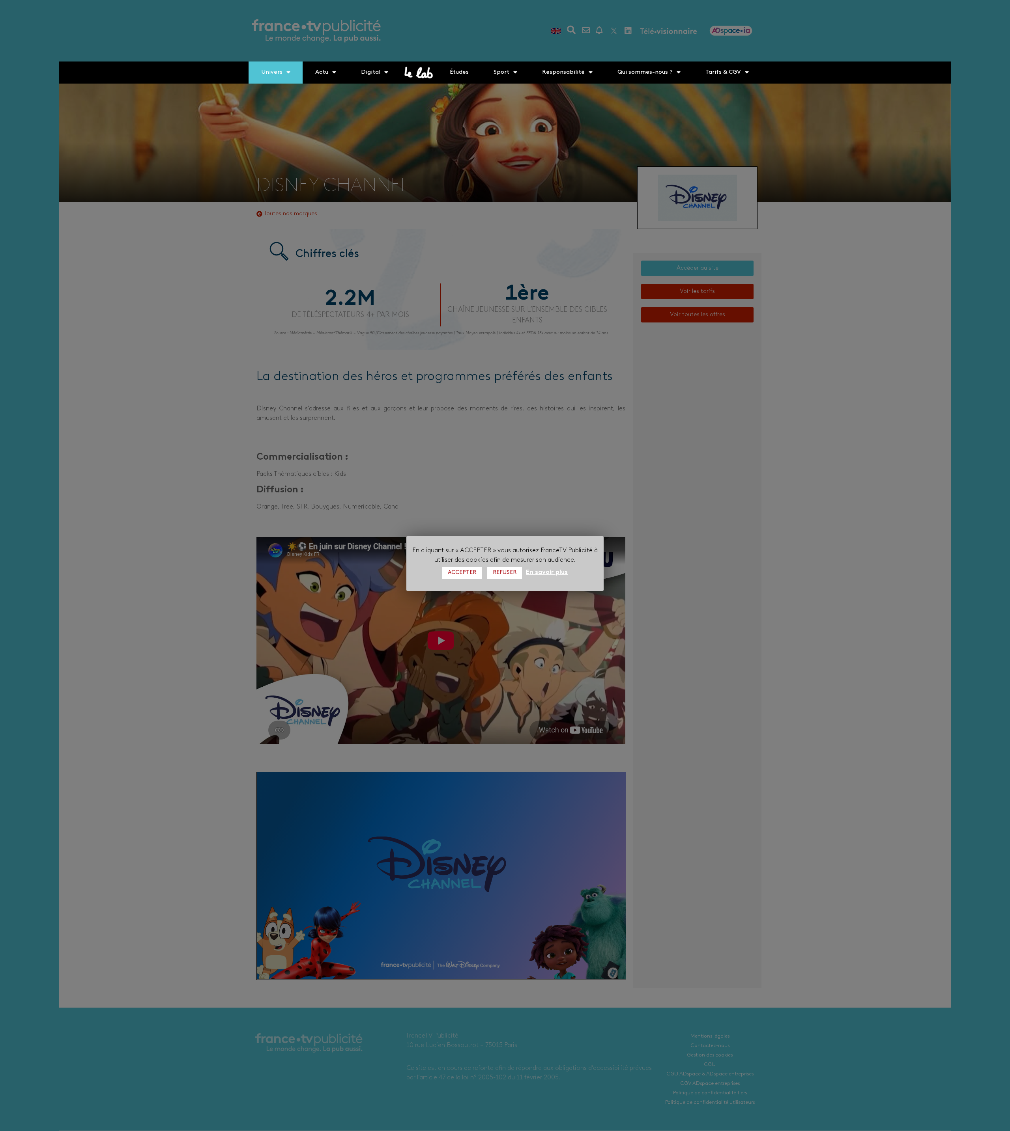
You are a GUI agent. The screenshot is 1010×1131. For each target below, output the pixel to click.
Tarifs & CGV (723, 72)
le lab (418, 72)
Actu (321, 72)
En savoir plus (547, 572)
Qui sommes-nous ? (645, 72)
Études (459, 72)
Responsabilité (563, 72)
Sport (501, 72)
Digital (370, 72)
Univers (271, 72)
